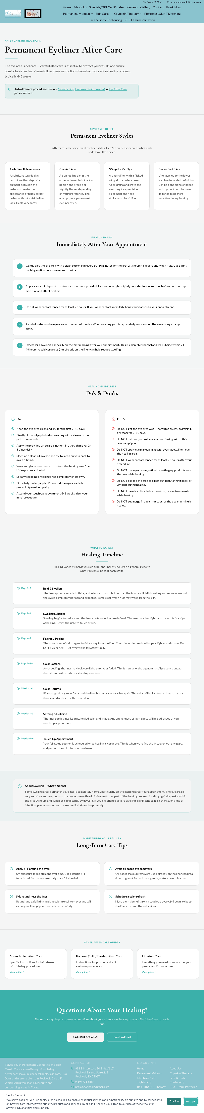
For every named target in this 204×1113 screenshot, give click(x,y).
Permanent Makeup (76, 13)
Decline (174, 1101)
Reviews (132, 7)
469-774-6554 (154, 1)
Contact (158, 7)
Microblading (66, 89)
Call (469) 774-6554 (85, 1037)
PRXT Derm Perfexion (140, 20)
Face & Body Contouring (105, 20)
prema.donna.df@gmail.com (186, 1)
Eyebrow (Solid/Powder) (90, 89)
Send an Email (122, 1037)
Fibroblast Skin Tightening (162, 13)
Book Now (173, 7)
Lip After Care (118, 89)
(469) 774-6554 (84, 1081)
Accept (190, 1101)
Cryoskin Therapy (126, 13)
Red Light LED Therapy (151, 1086)
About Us (80, 7)
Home (67, 7)
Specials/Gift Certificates (106, 7)
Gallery (145, 7)
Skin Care (102, 13)
